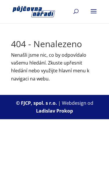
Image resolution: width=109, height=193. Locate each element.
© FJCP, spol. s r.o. (37, 103)
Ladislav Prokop (54, 111)
